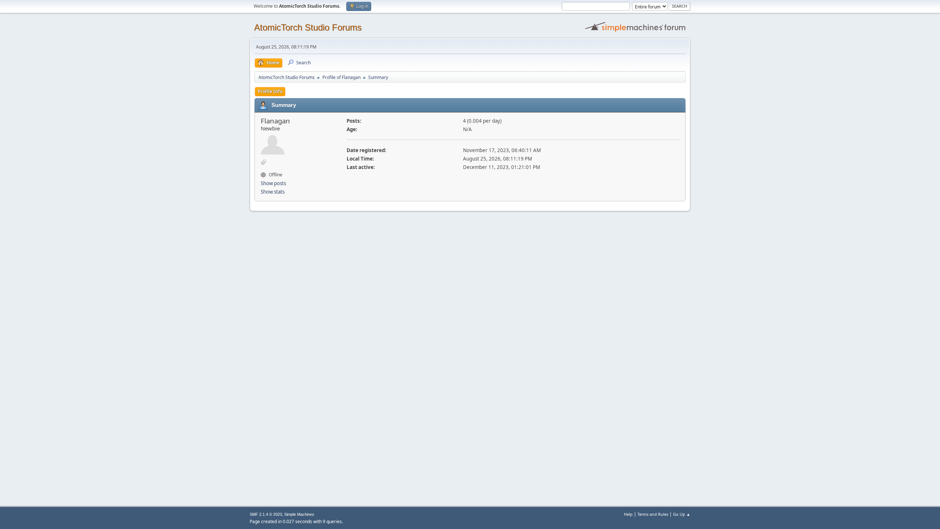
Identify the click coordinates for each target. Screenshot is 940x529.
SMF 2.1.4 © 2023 (266, 514)
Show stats (273, 191)
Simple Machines (299, 514)
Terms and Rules (652, 514)
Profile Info (270, 91)
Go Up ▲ (681, 514)
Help (628, 514)
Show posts (273, 183)
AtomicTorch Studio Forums (308, 27)
